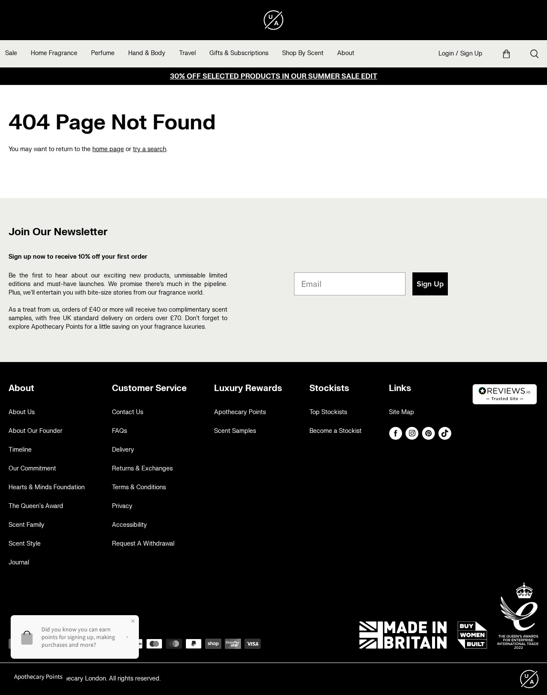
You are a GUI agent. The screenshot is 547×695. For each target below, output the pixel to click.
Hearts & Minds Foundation (47, 487)
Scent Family (26, 525)
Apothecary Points (240, 412)
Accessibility (129, 525)
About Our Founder (35, 431)
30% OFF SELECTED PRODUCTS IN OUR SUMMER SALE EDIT (273, 76)
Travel (187, 53)
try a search (149, 149)
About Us (22, 412)
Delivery (123, 449)
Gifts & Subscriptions (238, 53)
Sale (11, 53)
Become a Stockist (335, 431)
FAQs (119, 431)
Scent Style (25, 543)
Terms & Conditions (139, 487)
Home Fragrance (54, 53)
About (345, 53)
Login (446, 53)
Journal (19, 562)
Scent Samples (235, 431)
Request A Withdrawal (143, 543)
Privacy (122, 506)
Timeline (20, 449)
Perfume (103, 53)
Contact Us (127, 412)
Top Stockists (328, 412)
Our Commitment (32, 468)
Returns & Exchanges (142, 468)
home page (108, 149)
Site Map (401, 412)
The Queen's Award (36, 506)
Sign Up (471, 53)
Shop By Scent (302, 53)
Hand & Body (146, 53)
